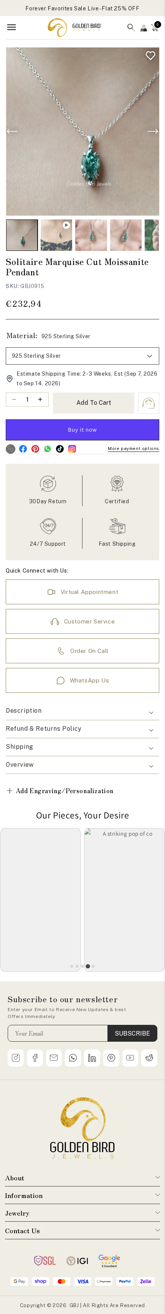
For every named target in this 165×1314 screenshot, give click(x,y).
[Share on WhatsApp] (47, 449)
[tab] (71, 966)
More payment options (133, 448)
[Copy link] (10, 449)
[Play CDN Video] (56, 235)
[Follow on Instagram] (72, 449)
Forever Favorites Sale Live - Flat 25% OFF (82, 8)
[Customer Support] (148, 403)
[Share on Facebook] (23, 449)
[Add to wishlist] (148, 54)
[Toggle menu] (11, 27)
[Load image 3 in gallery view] (126, 235)
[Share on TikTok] (59, 449)
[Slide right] (152, 131)
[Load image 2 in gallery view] (91, 235)
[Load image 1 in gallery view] (22, 235)
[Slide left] (12, 131)
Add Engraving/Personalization (60, 790)
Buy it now (82, 429)
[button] (154, 27)
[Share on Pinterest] (35, 449)
